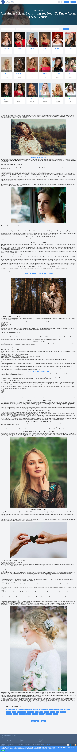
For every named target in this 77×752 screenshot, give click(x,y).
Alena (19, 48)
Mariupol (55, 714)
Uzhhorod (63, 711)
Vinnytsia (52, 711)
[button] (8, 29)
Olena (70, 48)
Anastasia (58, 48)
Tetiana (6, 48)
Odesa (23, 709)
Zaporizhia (9, 714)
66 (49, 108)
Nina (32, 73)
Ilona (44, 48)
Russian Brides (41, 738)
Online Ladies (41, 739)
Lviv (36, 711)
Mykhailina (6, 99)
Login (43, 721)
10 (42, 108)
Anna (70, 99)
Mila (70, 73)
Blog (20, 741)
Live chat (40, 740)
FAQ (20, 739)
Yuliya (6, 73)
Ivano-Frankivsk (59, 709)
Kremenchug (42, 714)
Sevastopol (35, 714)
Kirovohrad (29, 709)
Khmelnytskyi (30, 711)
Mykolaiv (24, 711)
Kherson (9, 711)
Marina (45, 73)
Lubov (45, 99)
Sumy (14, 711)
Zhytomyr (15, 714)
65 (46, 108)
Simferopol (22, 714)
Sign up (73, 1)
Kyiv (8, 709)
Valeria (58, 73)
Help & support (22, 740)
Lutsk (57, 711)
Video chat (41, 741)
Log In (66, 1)
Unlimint (44, 744)
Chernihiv (35, 709)
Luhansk (46, 711)
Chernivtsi (67, 709)
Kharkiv (12, 709)
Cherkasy (47, 709)
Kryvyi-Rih (28, 714)
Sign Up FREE (35, 721)
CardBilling (48, 744)
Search (66, 29)
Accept (3, 750)
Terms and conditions (23, 738)
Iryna (19, 99)
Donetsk (18, 709)
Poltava (41, 709)
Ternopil (41, 711)
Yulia (57, 99)
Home (35, 10)
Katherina (19, 73)
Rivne (18, 711)
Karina (32, 48)
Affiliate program (61, 738)
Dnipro (52, 709)
